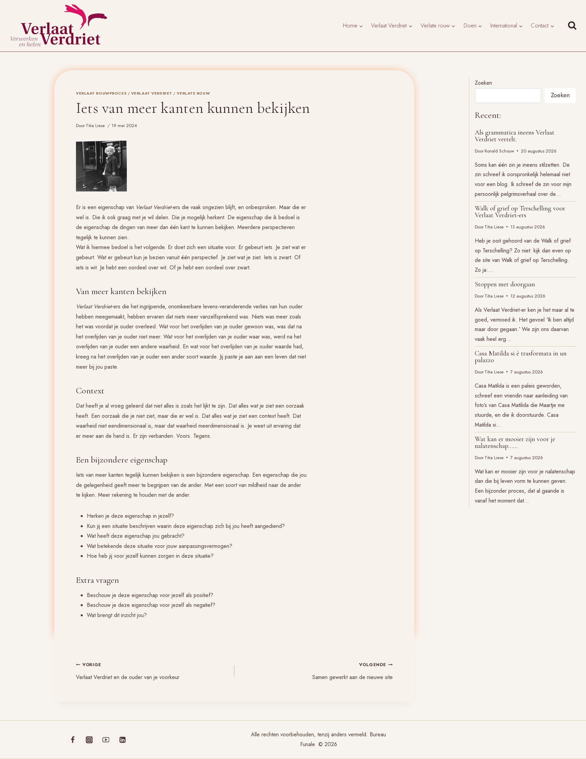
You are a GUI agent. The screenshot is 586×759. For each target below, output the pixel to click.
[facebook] (73, 740)
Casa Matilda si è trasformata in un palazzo (521, 356)
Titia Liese (95, 125)
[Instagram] (89, 740)
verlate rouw (193, 93)
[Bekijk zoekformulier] (574, 25)
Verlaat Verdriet (151, 93)
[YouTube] (106, 740)
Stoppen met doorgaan (505, 284)
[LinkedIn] (122, 740)
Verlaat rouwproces (101, 93)
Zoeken (483, 83)
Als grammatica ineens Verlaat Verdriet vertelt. (514, 135)
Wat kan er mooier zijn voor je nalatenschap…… (515, 442)
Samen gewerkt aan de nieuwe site (352, 671)
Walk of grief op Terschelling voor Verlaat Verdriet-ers (520, 211)
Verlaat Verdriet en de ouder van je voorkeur (127, 671)
